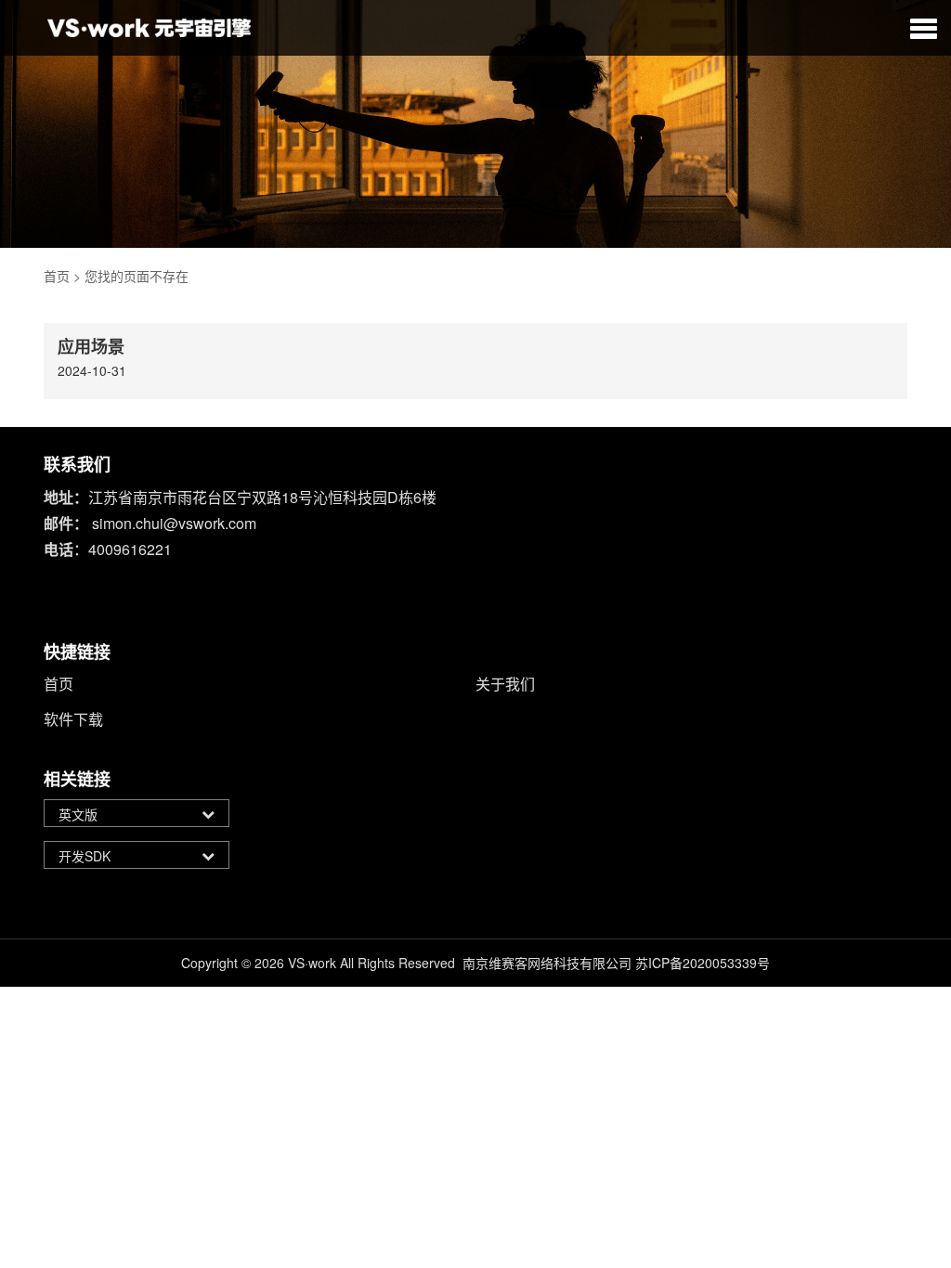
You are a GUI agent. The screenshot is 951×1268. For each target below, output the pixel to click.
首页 (57, 275)
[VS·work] (149, 28)
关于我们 (505, 683)
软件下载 (73, 719)
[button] (923, 28)
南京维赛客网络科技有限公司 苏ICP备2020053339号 (616, 962)
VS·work (312, 962)
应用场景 (91, 346)
